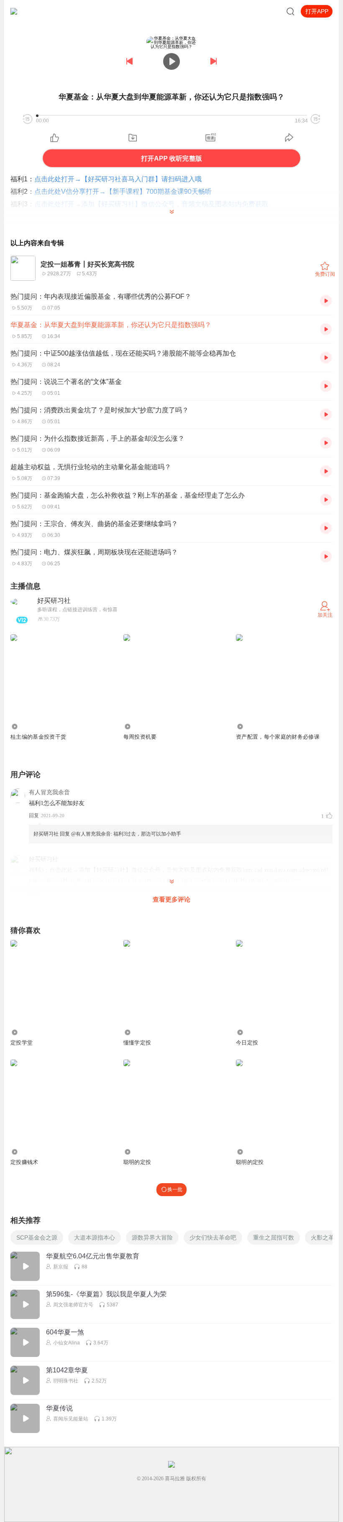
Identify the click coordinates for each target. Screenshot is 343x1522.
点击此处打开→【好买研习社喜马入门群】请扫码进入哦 (118, 179)
